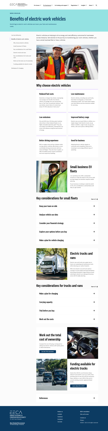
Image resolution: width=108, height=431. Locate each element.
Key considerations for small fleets (22, 49)
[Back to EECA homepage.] (18, 415)
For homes (37, 5)
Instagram (60, 419)
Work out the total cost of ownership (23, 61)
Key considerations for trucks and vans (22, 56)
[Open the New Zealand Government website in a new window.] (18, 424)
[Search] (96, 5)
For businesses (47, 5)
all (93, 199)
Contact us (83, 417)
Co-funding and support (61, 5)
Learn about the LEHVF (78, 386)
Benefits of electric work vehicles (20, 39)
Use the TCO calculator (48, 351)
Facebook (60, 416)
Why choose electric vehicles (21, 43)
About (90, 5)
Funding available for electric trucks (22, 64)
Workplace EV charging (17, 68)
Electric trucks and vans (19, 52)
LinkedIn (60, 414)
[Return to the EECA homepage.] (18, 5)
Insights (83, 5)
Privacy (82, 420)
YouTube (60, 421)
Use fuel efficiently (16, 35)
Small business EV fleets (19, 46)
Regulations (74, 5)
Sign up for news (84, 414)
